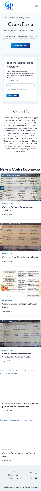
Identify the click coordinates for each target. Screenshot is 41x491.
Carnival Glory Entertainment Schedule (20, 257)
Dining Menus (7, 300)
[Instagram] (31, 478)
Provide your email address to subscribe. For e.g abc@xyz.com (18, 90)
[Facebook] (31, 473)
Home (13, 471)
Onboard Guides (7, 204)
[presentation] (20, 187)
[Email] (36, 478)
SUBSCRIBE (12, 95)
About (19, 478)
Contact (9, 478)
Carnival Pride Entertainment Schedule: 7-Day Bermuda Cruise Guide (20, 405)
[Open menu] (36, 6)
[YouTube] (36, 473)
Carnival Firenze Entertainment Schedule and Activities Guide (16, 355)
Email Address (11, 81)
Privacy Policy (14, 475)
